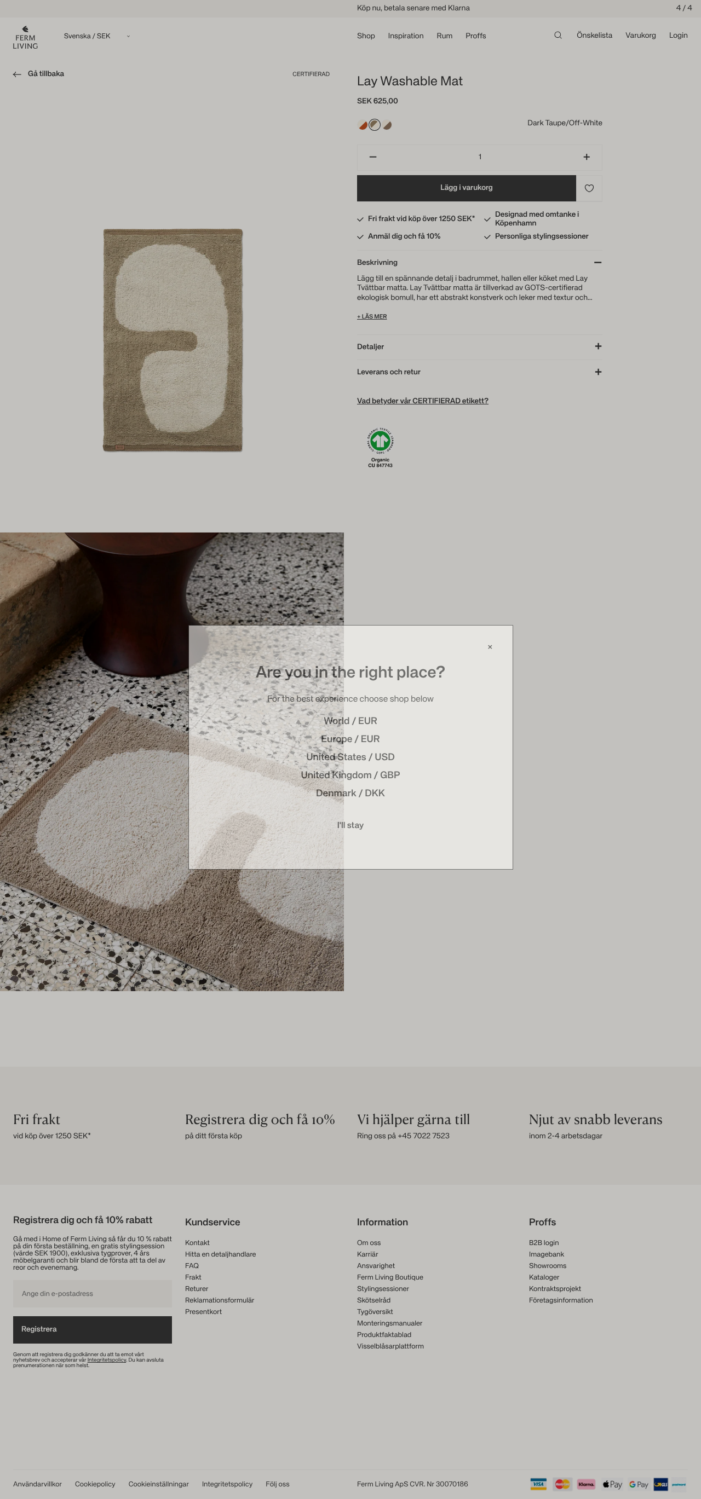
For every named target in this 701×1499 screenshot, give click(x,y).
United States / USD (350, 760)
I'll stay (350, 828)
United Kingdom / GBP (350, 778)
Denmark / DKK (350, 796)
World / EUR (350, 724)
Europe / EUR (350, 742)
